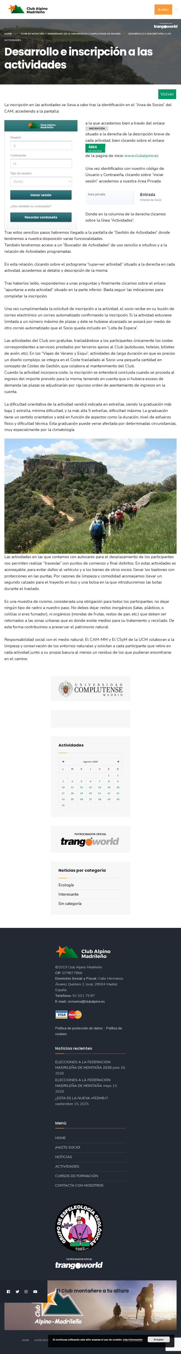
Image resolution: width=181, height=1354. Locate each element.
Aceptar (159, 1339)
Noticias (63, 1157)
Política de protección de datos (79, 1028)
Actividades (67, 1166)
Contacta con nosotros (79, 1185)
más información (133, 1339)
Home (8, 33)
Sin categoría (69, 903)
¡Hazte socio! (67, 1147)
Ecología (66, 885)
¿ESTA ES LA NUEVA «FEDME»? (81, 1098)
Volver (167, 94)
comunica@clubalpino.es (86, 1001)
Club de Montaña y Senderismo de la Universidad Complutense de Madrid (71, 33)
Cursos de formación (76, 1176)
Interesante (68, 894)
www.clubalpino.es (140, 155)
